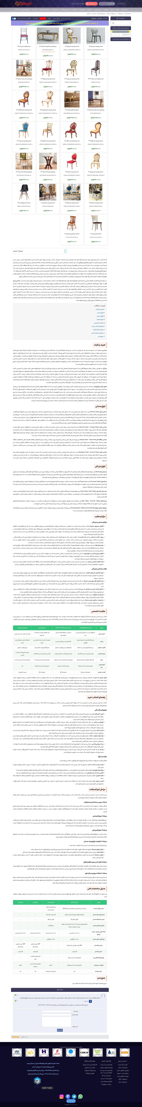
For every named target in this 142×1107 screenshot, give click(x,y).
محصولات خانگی (111, 14)
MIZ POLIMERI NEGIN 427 (95, 113)
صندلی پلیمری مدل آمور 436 (72, 46)
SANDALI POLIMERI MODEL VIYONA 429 (48, 82)
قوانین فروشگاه (90, 1073)
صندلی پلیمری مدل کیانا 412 (96, 203)
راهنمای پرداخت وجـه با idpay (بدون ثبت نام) (106, 1072)
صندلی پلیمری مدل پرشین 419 (95, 172)
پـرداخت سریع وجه (106, 1084)
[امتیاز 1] (12, 1037)
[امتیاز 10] (19, 1037)
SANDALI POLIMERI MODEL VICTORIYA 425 (47, 113)
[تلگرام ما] (74, 1096)
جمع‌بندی (100, 337)
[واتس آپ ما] (80, 1096)
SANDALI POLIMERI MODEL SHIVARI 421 (48, 144)
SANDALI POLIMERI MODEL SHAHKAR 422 (24, 113)
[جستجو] (113, 23)
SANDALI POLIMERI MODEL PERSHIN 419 (96, 175)
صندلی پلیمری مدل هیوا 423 (96, 141)
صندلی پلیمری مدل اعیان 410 (48, 203)
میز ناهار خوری (101, 14)
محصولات (120, 14)
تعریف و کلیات (99, 309)
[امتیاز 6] (16, 1037)
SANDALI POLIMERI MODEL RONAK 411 (72, 206)
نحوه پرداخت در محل (106, 1079)
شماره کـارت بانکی (122, 1068)
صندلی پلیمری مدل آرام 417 (72, 172)
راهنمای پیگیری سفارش (106, 1068)
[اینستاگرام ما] (61, 1096)
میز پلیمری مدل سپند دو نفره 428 (24, 79)
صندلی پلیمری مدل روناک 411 (72, 203)
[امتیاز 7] (17, 1037)
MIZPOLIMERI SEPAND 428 (24, 82)
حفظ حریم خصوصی (90, 1068)
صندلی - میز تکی (91, 14)
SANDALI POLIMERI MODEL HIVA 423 (96, 144)
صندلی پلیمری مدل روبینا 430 (71, 79)
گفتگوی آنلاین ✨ (71, 1101)
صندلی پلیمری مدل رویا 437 (96, 46)
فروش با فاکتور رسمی (122, 1076)
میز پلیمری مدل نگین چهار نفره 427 (95, 110)
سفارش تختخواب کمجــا (123, 1071)
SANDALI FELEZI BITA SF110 (24, 50)
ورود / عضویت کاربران (77, 4)
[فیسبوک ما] (68, 1096)
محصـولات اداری (123, 1082)
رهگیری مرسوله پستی (106, 1081)
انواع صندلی (100, 313)
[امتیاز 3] (13, 1037)
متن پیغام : (75, 1027)
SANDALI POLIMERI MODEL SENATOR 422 (72, 144)
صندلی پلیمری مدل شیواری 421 (48, 141)
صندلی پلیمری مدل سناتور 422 (72, 141)
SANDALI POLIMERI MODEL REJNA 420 (24, 144)
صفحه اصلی (128, 14)
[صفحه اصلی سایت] (23, 3)
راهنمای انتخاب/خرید (97, 326)
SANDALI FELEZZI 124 (95, 82)
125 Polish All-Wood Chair (72, 237)
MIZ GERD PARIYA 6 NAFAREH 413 (24, 175)
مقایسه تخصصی (98, 323)
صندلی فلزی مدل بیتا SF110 (24, 46)
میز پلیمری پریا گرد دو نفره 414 (48, 172)
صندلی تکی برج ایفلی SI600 (24, 203)
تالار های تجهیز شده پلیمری (90, 1065)
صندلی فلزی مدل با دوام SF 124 (95, 79)
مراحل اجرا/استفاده (98, 330)
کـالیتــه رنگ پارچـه (122, 1065)
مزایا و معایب (99, 320)
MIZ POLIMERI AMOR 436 (47, 50)
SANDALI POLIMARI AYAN (47, 206)
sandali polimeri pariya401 (95, 237)
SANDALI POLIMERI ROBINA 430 (72, 82)
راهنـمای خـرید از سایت (106, 1065)
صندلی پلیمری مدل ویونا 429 (48, 79)
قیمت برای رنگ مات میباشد (48, 52)
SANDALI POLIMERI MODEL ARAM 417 (72, 175)
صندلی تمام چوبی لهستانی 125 (71, 234)
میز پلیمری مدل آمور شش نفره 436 (48, 46)
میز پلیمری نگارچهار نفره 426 (72, 110)
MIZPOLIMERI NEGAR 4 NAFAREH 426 (72, 113)
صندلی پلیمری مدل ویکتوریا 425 (48, 110)
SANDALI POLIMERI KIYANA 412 (96, 206)
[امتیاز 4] (14, 1037)
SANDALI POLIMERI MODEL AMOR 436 (71, 50)
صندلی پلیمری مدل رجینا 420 (24, 141)
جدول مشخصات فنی (97, 333)
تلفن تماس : (74, 1015)
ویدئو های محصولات (89, 1071)
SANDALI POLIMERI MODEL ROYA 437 (95, 50)
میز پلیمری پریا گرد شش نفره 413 (24, 172)
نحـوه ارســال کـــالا (106, 1076)
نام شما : (75, 1011)
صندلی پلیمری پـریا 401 (95, 234)
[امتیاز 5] (15, 1037)
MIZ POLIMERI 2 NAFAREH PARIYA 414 (48, 175)
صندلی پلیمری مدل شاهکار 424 (24, 110)
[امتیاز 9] (18, 1037)
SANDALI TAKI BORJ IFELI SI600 (24, 206)
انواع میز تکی (100, 316)
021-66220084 (121, 4)
